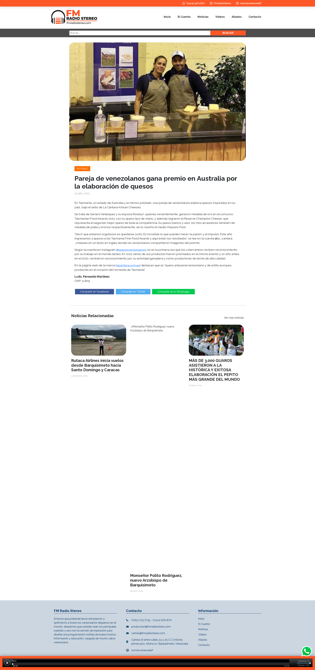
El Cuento (184, 16)
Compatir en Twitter (133, 291)
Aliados (237, 16)
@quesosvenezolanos (131, 249)
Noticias (203, 16)
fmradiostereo (222, 3)
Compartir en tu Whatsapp (173, 291)
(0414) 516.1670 (196, 3)
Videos (220, 16)
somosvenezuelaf (250, 3)
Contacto (255, 16)
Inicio (167, 16)
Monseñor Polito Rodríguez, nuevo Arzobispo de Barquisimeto (156, 580)
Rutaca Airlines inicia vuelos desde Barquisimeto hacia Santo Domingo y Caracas (97, 365)
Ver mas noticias (234, 317)
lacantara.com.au (128, 265)
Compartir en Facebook (94, 291)
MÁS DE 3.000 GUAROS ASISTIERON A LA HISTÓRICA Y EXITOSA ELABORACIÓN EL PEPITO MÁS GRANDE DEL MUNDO (214, 370)
